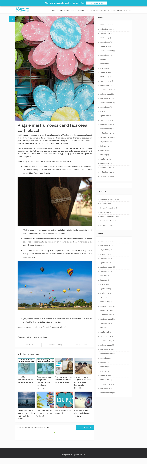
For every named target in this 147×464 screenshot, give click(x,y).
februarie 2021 (105, 25)
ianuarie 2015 (105, 163)
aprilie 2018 (104, 46)
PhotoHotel (28, 345)
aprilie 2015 (104, 159)
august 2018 (105, 42)
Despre (55, 10)
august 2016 (105, 107)
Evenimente (104, 212)
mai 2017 (103, 68)
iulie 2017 (103, 59)
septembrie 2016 (106, 103)
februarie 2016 (105, 120)
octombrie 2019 (106, 29)
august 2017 (105, 55)
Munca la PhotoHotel (66, 10)
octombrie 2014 (106, 172)
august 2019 (105, 33)
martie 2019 (104, 38)
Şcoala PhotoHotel (82, 10)
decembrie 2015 (106, 124)
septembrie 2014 (106, 176)
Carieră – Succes (110, 10)
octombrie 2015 (106, 133)
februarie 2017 (105, 81)
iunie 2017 (104, 64)
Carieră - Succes (81, 345)
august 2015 (105, 142)
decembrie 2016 (106, 90)
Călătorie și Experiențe (108, 199)
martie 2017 (104, 77)
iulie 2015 (103, 146)
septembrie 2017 (106, 51)
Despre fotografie (96, 10)
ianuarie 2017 (105, 85)
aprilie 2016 (104, 116)
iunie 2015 (104, 150)
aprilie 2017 (104, 72)
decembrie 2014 (106, 168)
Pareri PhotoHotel (124, 10)
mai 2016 (103, 111)
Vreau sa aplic (97, 3)
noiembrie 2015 (106, 129)
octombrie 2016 (106, 98)
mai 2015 (103, 155)
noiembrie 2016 (106, 94)
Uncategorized (106, 225)
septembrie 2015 (106, 137)
